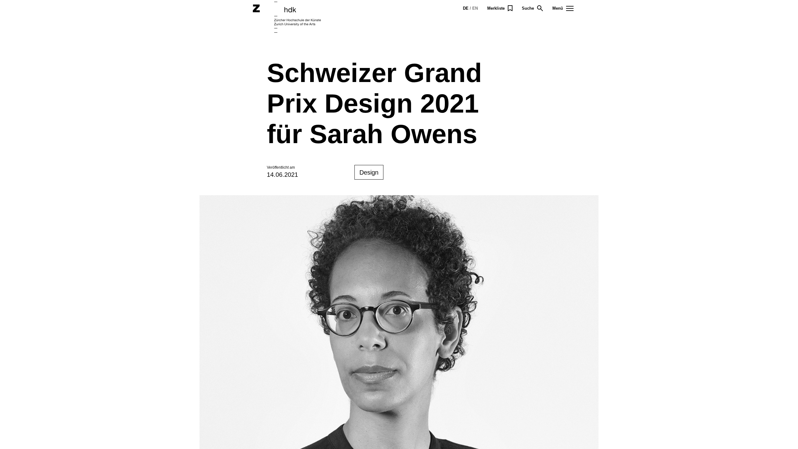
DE (466, 8)
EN (475, 8)
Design (368, 172)
